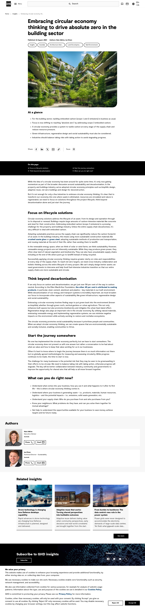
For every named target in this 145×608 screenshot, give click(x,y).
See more (121, 536)
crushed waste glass (37, 239)
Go (116, 3)
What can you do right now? (83, 171)
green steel (54, 239)
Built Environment (92, 45)
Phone (27, 442)
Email (39, 442)
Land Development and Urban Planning (75, 45)
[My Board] (122, 3)
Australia (42, 45)
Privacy (65, 594)
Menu (20, 4)
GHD (8, 3)
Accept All (132, 603)
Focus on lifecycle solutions (39, 168)
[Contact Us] (127, 3)
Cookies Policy (95, 590)
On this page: (33, 164)
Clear (111, 3)
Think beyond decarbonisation (40, 171)
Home (7, 14)
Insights (15, 14)
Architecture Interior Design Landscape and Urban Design (57, 45)
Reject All (115, 603)
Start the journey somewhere (84, 168)
